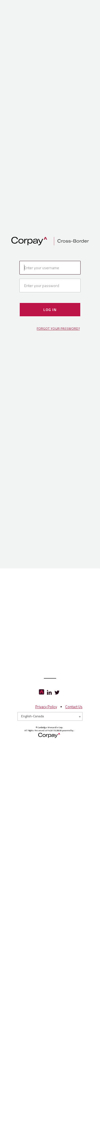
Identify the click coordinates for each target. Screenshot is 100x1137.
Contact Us (73, 707)
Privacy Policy (46, 707)
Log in (50, 309)
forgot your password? (58, 328)
